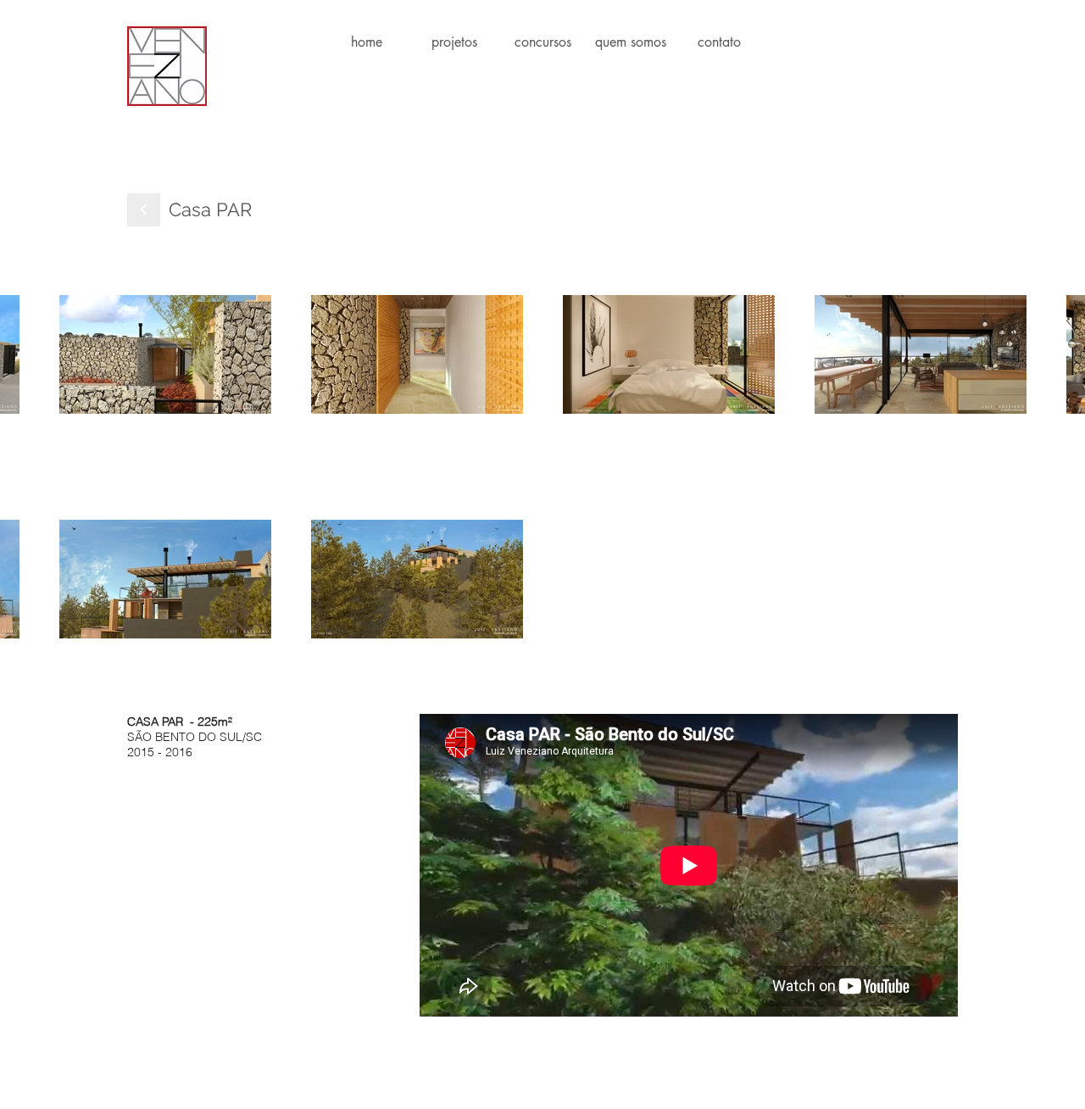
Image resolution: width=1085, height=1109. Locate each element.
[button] (454, 42)
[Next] (143, 209)
